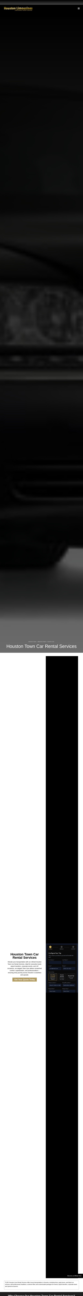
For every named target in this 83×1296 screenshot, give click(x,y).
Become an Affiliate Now (74, 1276)
